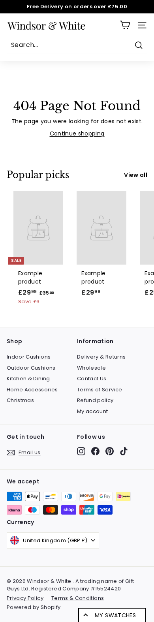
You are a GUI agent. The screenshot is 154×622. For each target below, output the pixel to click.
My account (92, 411)
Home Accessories (32, 389)
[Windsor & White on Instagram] (81, 451)
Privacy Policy (25, 598)
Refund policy (95, 400)
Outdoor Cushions (31, 368)
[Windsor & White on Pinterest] (109, 451)
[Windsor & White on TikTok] (124, 451)
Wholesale (91, 368)
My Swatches (115, 615)
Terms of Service (99, 389)
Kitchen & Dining (28, 378)
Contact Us (92, 378)
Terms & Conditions (77, 598)
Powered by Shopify (33, 607)
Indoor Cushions (29, 357)
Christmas (20, 400)
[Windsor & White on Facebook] (95, 451)
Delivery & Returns (101, 357)
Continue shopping (77, 133)
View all (135, 175)
